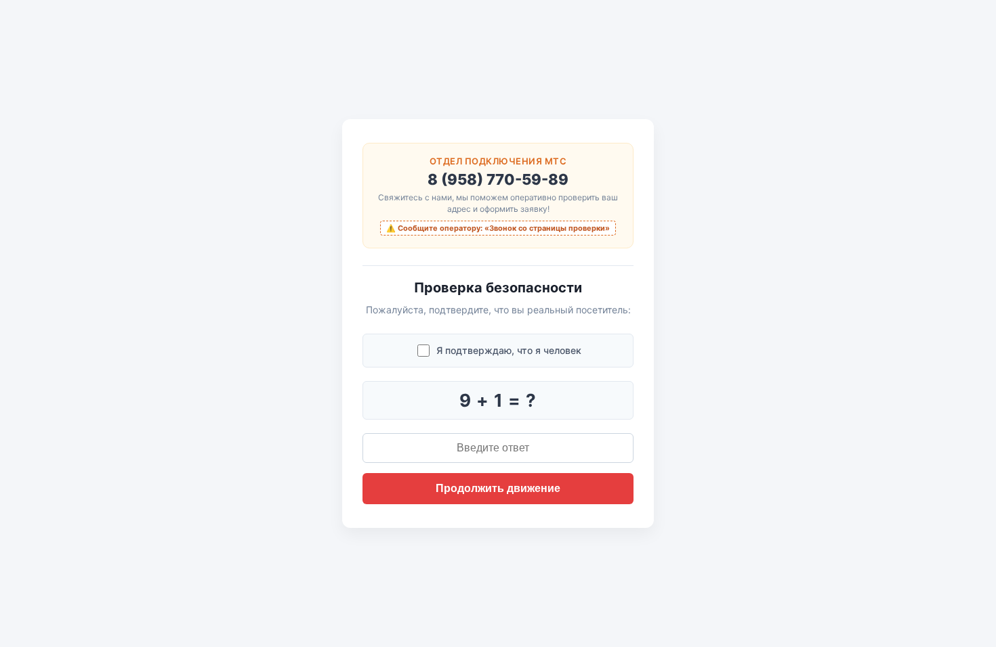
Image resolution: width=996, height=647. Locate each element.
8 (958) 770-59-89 (498, 179)
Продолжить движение (498, 488)
